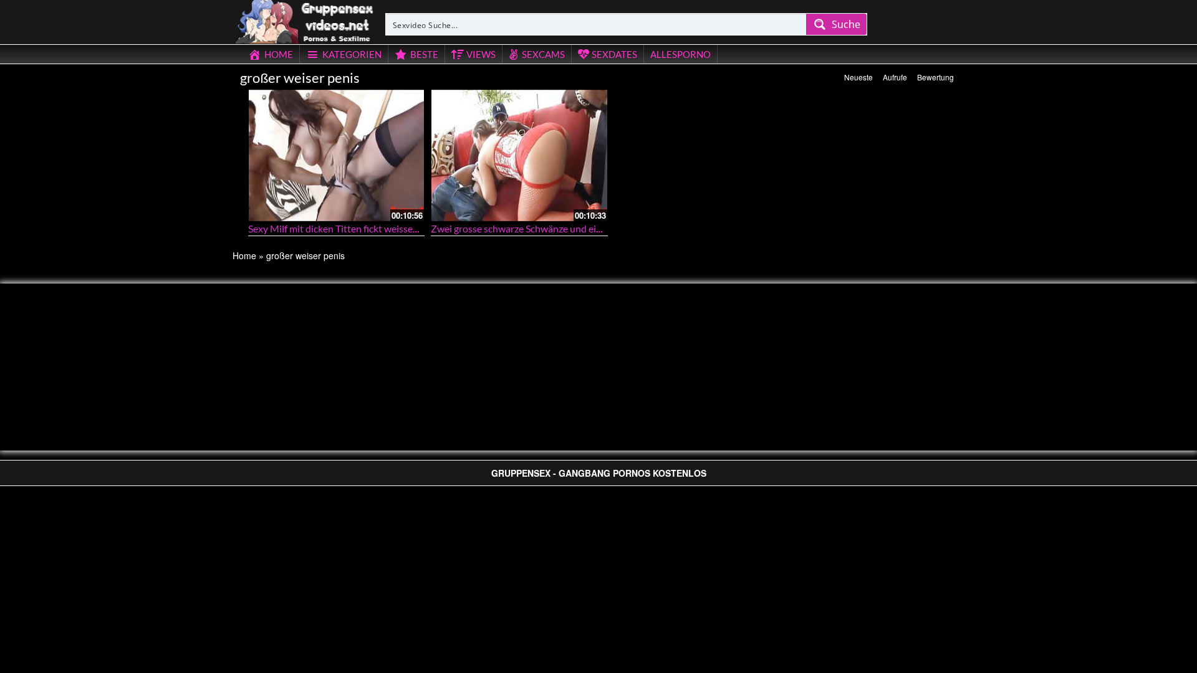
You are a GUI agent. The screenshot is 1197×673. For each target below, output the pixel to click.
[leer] (305, 20)
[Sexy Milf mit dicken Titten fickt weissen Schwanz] (336, 155)
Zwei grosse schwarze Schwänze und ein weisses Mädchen (555, 228)
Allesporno (680, 54)
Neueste (858, 77)
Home (244, 255)
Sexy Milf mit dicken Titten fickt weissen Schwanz (353, 228)
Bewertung (935, 77)
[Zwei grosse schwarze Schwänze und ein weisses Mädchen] (519, 155)
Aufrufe (895, 77)
